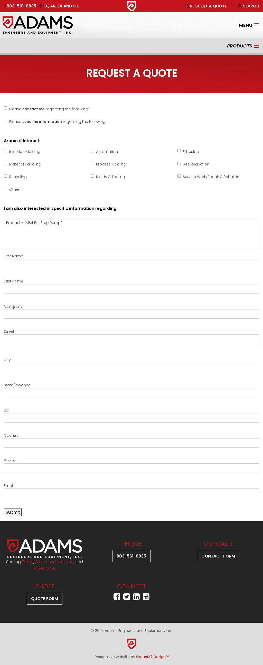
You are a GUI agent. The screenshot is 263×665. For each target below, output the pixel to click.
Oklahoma (44, 568)
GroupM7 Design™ (152, 656)
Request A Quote (208, 6)
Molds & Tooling (110, 176)
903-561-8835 (21, 6)
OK (76, 6)
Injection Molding (24, 151)
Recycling (18, 176)
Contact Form (218, 556)
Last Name (13, 281)
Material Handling (25, 164)
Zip (6, 410)
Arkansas (44, 562)
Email (9, 485)
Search (250, 6)
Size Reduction (196, 164)
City (7, 360)
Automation (107, 151)
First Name (13, 256)
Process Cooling (111, 164)
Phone (9, 460)
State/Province (17, 385)
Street (9, 331)
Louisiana (64, 562)
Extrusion (191, 151)
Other (14, 189)
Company (13, 306)
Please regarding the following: (49, 109)
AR (52, 6)
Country (11, 435)
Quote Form (44, 599)
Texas (27, 562)
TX (45, 6)
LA (60, 6)
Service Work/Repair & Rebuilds (211, 176)
